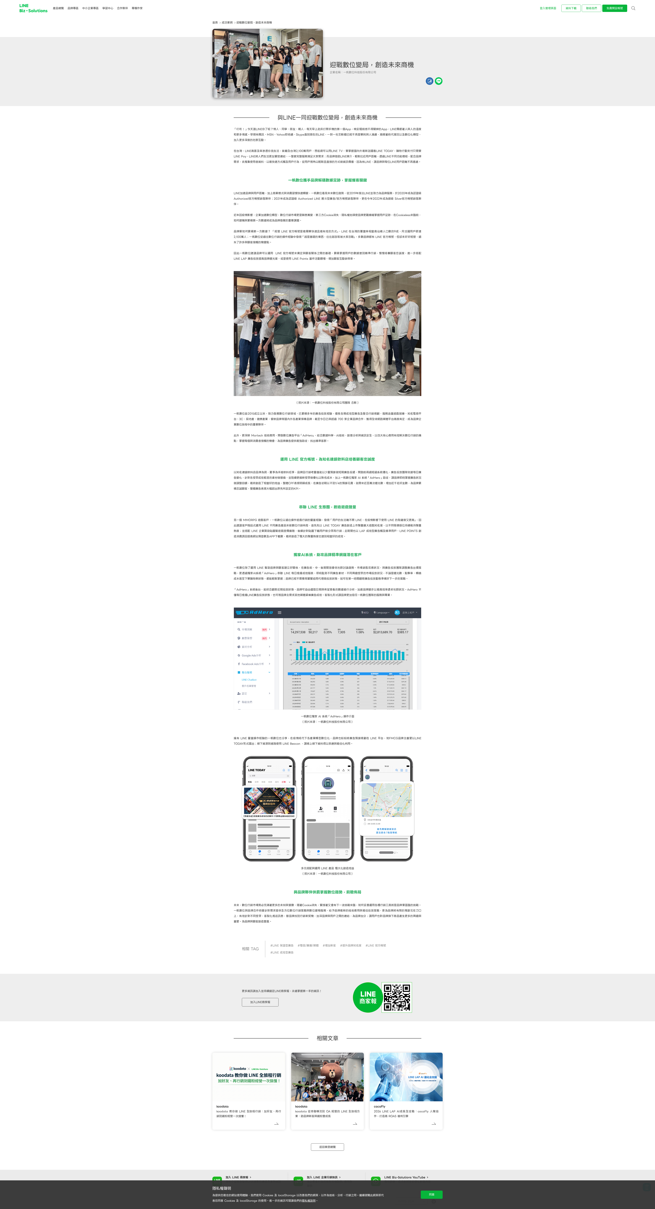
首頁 (215, 22)
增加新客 (330, 945)
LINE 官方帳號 (377, 945)
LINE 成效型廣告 (283, 952)
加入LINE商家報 (260, 1002)
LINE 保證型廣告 (283, 945)
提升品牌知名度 (351, 945)
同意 (431, 1194)
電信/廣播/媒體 (309, 945)
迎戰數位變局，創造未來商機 (254, 22)
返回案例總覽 (327, 1147)
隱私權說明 (309, 1201)
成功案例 (227, 22)
